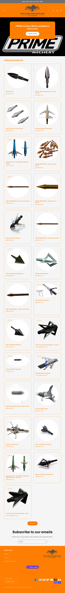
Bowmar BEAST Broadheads (43, 128)
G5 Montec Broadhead (41, 273)
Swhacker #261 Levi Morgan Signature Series (17, 162)
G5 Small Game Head (41, 408)
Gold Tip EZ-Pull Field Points (14, 128)
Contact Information (10, 561)
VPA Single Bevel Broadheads (14, 273)
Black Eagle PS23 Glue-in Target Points (17, 406)
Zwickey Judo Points (12, 444)
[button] (3, 10)
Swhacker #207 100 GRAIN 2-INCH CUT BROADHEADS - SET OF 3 (17, 476)
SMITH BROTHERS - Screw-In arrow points (45, 164)
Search (6, 554)
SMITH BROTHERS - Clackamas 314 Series (45, 201)
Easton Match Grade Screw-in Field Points (45, 92)
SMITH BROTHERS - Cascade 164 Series (18, 201)
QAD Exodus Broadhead (13, 238)
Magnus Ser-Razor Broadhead (44, 474)
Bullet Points (10, 91)
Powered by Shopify (26, 587)
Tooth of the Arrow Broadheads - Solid (17, 513)
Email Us (6, 557)
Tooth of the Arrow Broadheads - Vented (47, 344)
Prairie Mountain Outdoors (14, 587)
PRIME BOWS (32, 33)
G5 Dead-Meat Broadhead (42, 373)
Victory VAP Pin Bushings (13, 369)
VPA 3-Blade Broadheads (13, 344)
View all (32, 523)
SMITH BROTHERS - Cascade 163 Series (47, 238)
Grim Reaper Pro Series (42, 300)
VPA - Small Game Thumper (43, 444)
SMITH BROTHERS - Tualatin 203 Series (17, 309)
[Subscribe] (45, 542)
